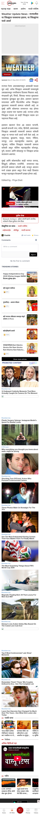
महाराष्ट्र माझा (6, 8)
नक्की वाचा (9, 717)
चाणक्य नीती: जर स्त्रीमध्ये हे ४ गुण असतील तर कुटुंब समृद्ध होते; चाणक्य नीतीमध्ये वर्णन (23, 733)
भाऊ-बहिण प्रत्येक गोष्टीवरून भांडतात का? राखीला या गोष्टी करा (8, 733)
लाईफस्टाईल (7, 230)
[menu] (3, 3)
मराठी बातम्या (25, 230)
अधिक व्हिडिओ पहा (9, 743)
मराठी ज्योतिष (33, 8)
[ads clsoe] (38, 801)
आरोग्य (23, 8)
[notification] (36, 3)
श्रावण (15, 8)
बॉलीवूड (16, 230)
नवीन (7, 775)
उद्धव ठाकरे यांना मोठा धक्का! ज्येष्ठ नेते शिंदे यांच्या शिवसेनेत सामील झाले (23, 791)
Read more (10, 203)
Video (7, 739)
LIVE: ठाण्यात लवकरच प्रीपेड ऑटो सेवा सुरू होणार (8, 791)
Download (7, 74)
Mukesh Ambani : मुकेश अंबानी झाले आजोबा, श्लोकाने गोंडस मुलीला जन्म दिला (19, 220)
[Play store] (32, 3)
